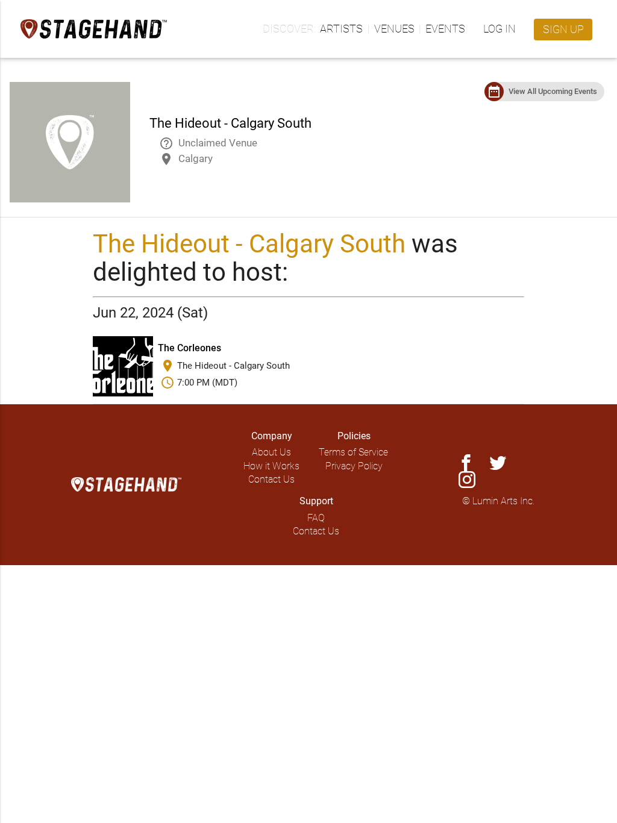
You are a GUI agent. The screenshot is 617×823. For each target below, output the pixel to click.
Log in (499, 28)
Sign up (563, 29)
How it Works (271, 466)
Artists (341, 28)
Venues (394, 28)
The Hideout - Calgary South (249, 243)
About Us (271, 452)
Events (445, 28)
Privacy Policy (354, 466)
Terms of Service (353, 452)
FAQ (316, 518)
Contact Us (271, 479)
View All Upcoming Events (553, 91)
